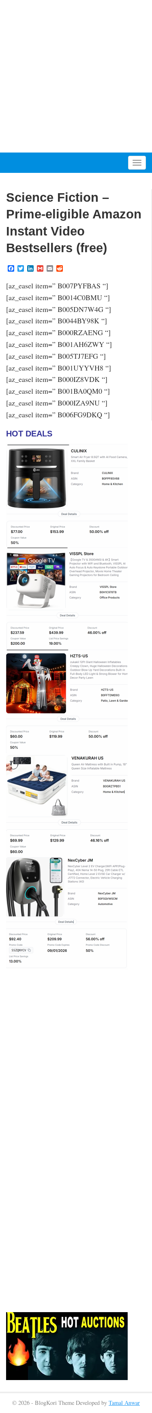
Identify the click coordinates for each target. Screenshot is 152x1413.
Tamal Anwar (124, 1402)
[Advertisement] (76, 76)
